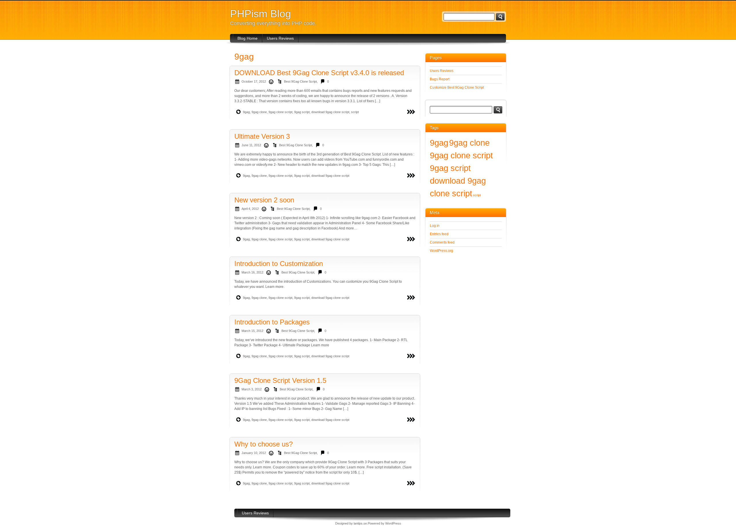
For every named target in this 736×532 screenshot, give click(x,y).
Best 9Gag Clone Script (300, 81)
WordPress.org (441, 251)
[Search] (500, 16)
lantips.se (360, 523)
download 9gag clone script (330, 112)
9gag (246, 112)
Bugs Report (439, 79)
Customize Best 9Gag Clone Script (457, 88)
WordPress (393, 523)
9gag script (302, 112)
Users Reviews (280, 38)
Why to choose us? (263, 444)
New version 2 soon (264, 200)
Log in (435, 226)
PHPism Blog (260, 14)
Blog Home (247, 38)
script (355, 112)
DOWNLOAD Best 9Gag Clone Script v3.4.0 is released (319, 73)
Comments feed (442, 242)
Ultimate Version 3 (262, 136)
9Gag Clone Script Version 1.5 (280, 380)
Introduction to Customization (278, 263)
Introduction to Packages (272, 322)
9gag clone (259, 112)
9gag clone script (280, 112)
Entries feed (439, 234)
